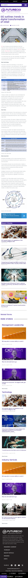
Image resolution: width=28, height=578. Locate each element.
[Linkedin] (15, 565)
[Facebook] (11, 565)
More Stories (4, 388)
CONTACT (15, 1)
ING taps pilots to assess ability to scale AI (12, 341)
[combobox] (11, 5)
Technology (7, 392)
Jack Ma (19, 49)
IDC (2, 46)
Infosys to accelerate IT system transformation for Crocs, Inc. (13, 306)
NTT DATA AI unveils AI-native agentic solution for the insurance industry (14, 518)
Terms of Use (14, 571)
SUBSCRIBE (24, 1)
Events (5, 559)
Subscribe (3, 576)
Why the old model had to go (9, 362)
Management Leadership (13, 325)
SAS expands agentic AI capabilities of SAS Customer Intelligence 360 (12, 241)
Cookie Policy (20, 571)
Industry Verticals (9, 460)
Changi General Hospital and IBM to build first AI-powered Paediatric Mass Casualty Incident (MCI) (13, 263)
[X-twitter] (22, 565)
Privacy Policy (8, 571)
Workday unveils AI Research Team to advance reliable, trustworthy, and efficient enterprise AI (13, 284)
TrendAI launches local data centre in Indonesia (14, 450)
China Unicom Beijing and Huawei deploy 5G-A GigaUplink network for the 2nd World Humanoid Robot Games (13, 430)
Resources (6, 556)
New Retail (7, 51)
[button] (25, 5)
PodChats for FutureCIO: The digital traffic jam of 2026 (14, 383)
